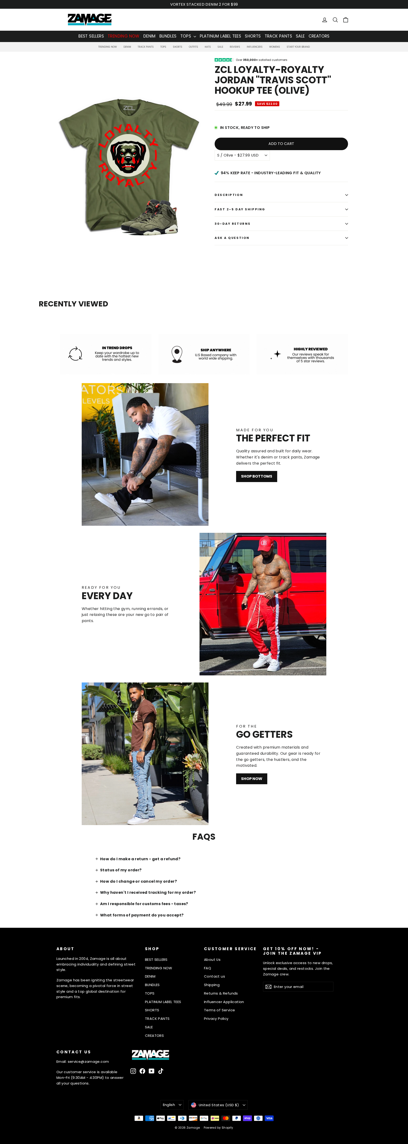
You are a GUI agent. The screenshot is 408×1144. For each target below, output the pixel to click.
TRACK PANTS (278, 36)
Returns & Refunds (221, 993)
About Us (212, 959)
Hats (208, 47)
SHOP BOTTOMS (256, 476)
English (169, 1104)
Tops (163, 47)
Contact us (214, 976)
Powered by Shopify (218, 1128)
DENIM (149, 36)
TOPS (186, 36)
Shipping (212, 984)
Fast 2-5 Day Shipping (240, 209)
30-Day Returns (233, 224)
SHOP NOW (251, 778)
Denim (127, 47)
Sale (220, 47)
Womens (274, 47)
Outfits (193, 47)
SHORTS (253, 36)
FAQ (207, 968)
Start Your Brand (298, 47)
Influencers (255, 47)
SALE (300, 36)
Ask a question (232, 238)
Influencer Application (224, 1001)
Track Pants (146, 47)
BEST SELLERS (91, 36)
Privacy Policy (216, 1018)
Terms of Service (219, 1010)
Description (229, 195)
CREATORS (319, 36)
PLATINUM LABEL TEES (220, 36)
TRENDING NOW (124, 36)
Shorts (177, 47)
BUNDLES (168, 36)
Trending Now (107, 47)
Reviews (235, 47)
